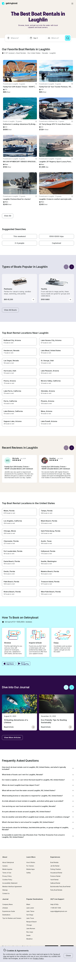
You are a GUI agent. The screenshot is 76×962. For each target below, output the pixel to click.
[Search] (67, 38)
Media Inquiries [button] (7, 869)
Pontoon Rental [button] (55, 876)
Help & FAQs (54, 904)
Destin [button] (28, 935)
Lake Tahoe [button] (30, 911)
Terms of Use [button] (6, 873)
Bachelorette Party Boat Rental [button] (60, 886)
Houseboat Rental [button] (56, 873)
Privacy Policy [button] (38, 958)
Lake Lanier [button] (30, 908)
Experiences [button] (55, 857)
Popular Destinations (34, 899)
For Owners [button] (30, 866)
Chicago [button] (29, 925)
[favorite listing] (36, 84)
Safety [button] (28, 873)
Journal (5, 899)
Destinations (6, 915)
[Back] (66, 266)
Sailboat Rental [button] (55, 883)
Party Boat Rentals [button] (56, 890)
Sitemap (5, 890)
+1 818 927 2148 (55, 908)
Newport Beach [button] (31, 921)
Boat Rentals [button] (54, 862)
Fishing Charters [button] (55, 869)
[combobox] (17, 38)
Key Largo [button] (29, 932)
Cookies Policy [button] (7, 879)
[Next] (71, 266)
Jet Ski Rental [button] (54, 866)
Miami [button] (28, 904)
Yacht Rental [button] (54, 879)
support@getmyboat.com (58, 911)
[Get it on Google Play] (23, 664)
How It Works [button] (30, 862)
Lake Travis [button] (30, 918)
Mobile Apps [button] (30, 869)
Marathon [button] (29, 939)
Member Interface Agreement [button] (12, 886)
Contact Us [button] (6, 893)
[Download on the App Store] (8, 664)
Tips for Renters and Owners (11, 918)
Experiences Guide (8, 911)
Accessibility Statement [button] (9, 883)
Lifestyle (5, 908)
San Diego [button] (29, 915)
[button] (21, 53)
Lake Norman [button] (30, 928)
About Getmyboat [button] (8, 862)
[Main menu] (72, 3)
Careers (5, 866)
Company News (7, 904)
